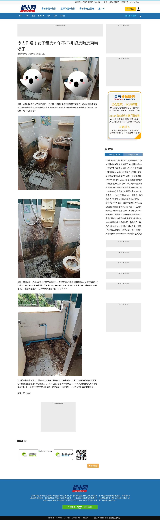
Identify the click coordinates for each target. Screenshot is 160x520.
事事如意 (124, 2)
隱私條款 (67, 518)
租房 (25, 441)
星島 (105, 2)
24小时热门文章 (114, 154)
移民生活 (41, 16)
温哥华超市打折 (67, 8)
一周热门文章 (133, 154)
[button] (140, 16)
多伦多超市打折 (48, 8)
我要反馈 (93, 465)
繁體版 (133, 16)
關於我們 (51, 518)
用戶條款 (59, 518)
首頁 (20, 16)
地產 (33, 16)
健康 (55, 16)
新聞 (26, 16)
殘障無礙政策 (76, 518)
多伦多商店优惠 (86, 8)
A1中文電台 (134, 2)
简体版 (127, 16)
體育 (48, 16)
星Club (101, 8)
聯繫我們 (85, 518)
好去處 (62, 16)
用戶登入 (130, 9)
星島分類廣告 (114, 2)
